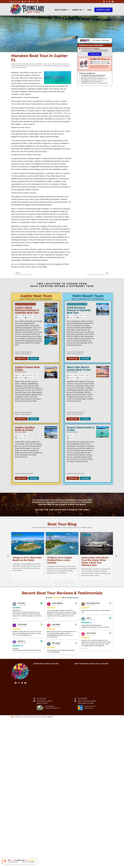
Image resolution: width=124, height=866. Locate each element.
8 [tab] (68, 582)
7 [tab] (66, 582)
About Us (77, 10)
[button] (94, 40)
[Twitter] (110, 2)
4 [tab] (61, 582)
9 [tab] (70, 582)
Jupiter (50, 535)
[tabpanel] (28, 556)
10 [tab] (72, 582)
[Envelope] (113, 2)
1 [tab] (56, 582)
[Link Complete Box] (27, 556)
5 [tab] (63, 582)
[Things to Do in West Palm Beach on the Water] (27, 543)
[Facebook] (104, 2)
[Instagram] (107, 2)
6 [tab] (65, 582)
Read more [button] (16, 618)
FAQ (89, 10)
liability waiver (100, 80)
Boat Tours (61, 10)
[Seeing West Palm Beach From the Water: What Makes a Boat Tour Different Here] (96, 543)
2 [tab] (57, 582)
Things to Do (18, 535)
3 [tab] (59, 582)
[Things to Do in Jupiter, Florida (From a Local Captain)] (62, 543)
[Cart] (38, 1)
